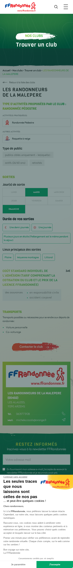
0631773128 (23, 414)
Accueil (7, 70)
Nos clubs (17, 70)
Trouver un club (32, 70)
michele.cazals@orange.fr (31, 420)
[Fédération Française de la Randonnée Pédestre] (20, 6)
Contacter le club (31, 346)
